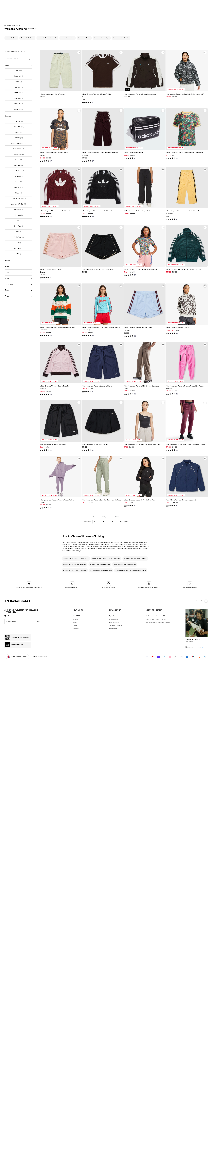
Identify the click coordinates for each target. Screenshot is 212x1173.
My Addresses (113, 619)
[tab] (7, 616)
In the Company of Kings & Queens (156, 619)
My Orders (112, 616)
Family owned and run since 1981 (155, 616)
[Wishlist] (79, 52)
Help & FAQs (77, 616)
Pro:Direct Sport (42, 657)
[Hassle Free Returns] (72, 584)
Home (6, 25)
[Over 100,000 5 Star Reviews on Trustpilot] (28, 584)
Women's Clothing (14, 25)
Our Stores (76, 629)
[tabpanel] (23, 621)
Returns (75, 622)
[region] (106, 38)
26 (121, 521)
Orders (75, 625)
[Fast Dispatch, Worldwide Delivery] (149, 584)
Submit (38, 621)
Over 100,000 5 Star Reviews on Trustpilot (158, 622)
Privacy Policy (113, 629)
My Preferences (114, 622)
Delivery (75, 619)
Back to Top (199, 601)
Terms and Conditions (115, 625)
